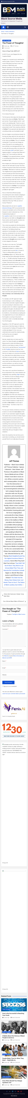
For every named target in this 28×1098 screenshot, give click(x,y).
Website (4, 675)
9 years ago (6, 46)
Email (4, 668)
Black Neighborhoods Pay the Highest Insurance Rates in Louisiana (14, 558)
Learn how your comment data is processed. (13, 693)
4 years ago (6, 1062)
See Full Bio (18, 585)
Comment (5, 629)
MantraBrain (14, 1096)
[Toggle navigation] (8, 27)
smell (11, 150)
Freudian (8, 349)
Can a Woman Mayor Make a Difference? (13, 601)
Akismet (6, 656)
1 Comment (7, 48)
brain (17, 351)
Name (4, 661)
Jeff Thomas (15, 46)
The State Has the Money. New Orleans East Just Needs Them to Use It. (13, 580)
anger (18, 374)
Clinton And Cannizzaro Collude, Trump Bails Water (14, 595)
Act (17, 250)
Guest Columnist (7, 40)
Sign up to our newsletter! (10, 686)
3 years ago (6, 1040)
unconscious (22, 347)
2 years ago (6, 1017)
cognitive (6, 216)
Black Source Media (11, 18)
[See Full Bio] (23, 585)
